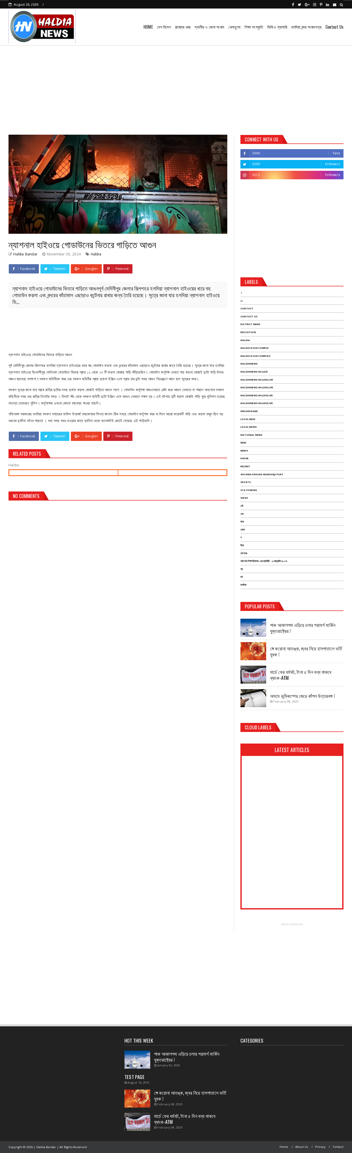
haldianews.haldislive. (256, 403)
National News (251, 435)
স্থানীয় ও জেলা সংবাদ (209, 27)
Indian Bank (249, 411)
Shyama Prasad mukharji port (261, 474)
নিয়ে (242, 545)
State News (248, 490)
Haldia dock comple (254, 348)
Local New (247, 419)
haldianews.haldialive (256, 379)
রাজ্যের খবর (182, 27)
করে (242, 521)
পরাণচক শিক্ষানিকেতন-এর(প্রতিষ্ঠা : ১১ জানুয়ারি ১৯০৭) (263, 561)
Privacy (320, 1146)
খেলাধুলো (234, 27)
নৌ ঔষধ (243, 553)
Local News (248, 427)
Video (244, 497)
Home (284, 1146)
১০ (241, 300)
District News (250, 324)
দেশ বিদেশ (164, 27)
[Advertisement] (176, 88)
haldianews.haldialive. (257, 387)
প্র (241, 569)
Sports (245, 482)
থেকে (242, 529)
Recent (245, 466)
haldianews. (249, 363)
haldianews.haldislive (256, 395)
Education (248, 332)
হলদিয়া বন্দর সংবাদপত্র (306, 27)
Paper (244, 458)
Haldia (96, 254)
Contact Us (334, 27)
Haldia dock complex (255, 356)
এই (241, 505)
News (244, 450)
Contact (246, 308)
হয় (241, 576)
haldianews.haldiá (254, 371)
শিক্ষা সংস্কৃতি (254, 27)
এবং (242, 513)
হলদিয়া (243, 584)
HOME (148, 27)
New (243, 442)
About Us (301, 1146)
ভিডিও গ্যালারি (277, 27)
